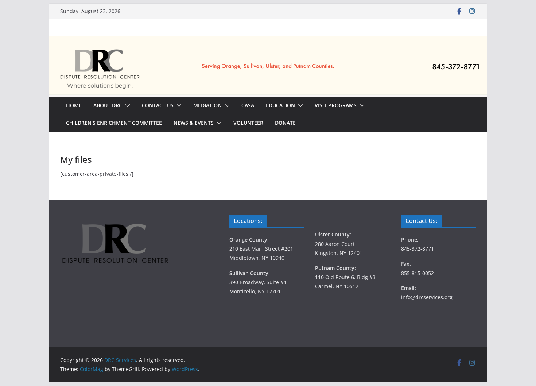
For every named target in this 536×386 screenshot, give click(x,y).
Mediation (207, 105)
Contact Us (158, 105)
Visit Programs (336, 105)
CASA (247, 105)
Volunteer (248, 122)
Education (280, 105)
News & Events (194, 122)
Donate (285, 122)
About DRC (107, 105)
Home (74, 105)
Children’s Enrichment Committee (114, 122)
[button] (126, 105)
